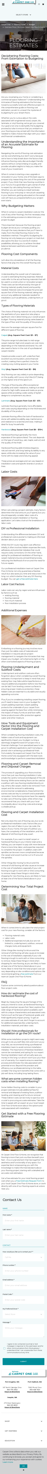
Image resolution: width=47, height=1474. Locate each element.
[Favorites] (39, 4)
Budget (32, 25)
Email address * (8, 1280)
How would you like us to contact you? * (18, 1252)
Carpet (4, 335)
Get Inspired (11, 1431)
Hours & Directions (12, 1392)
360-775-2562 (12, 1390)
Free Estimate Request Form (29, 1181)
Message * (6, 1322)
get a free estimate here (27, 579)
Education (10, 1441)
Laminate (5, 401)
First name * (7, 1215)
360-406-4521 (35, 1390)
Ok (23, 1466)
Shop (7, 1421)
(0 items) (43, 4)
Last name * (7, 1229)
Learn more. (8, 1462)
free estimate (27, 974)
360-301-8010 (12, 1405)
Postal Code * (8, 1294)
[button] (35, 4)
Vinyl (3, 369)
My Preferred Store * (10, 1309)
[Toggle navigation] (3, 4)
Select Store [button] (22, 15)
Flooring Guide (20, 25)
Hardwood (6, 430)
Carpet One (5, 25)
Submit (23, 1361)
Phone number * (9, 1265)
